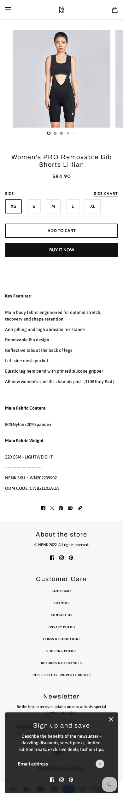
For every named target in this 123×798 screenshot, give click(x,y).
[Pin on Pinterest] (61, 508)
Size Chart (62, 591)
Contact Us (62, 615)
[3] (68, 133)
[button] (80, 508)
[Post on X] (52, 508)
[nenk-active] (61, 10)
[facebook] (52, 779)
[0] (49, 133)
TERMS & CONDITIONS (62, 639)
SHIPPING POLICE (61, 651)
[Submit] (100, 763)
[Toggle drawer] (8, 9)
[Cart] (115, 10)
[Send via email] (70, 508)
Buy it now (61, 250)
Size (61, 193)
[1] (55, 133)
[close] (111, 719)
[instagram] (61, 779)
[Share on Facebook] (43, 508)
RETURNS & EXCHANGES (61, 663)
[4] (74, 133)
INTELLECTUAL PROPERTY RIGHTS (61, 675)
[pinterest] (71, 779)
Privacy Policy (62, 627)
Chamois (62, 603)
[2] (61, 133)
